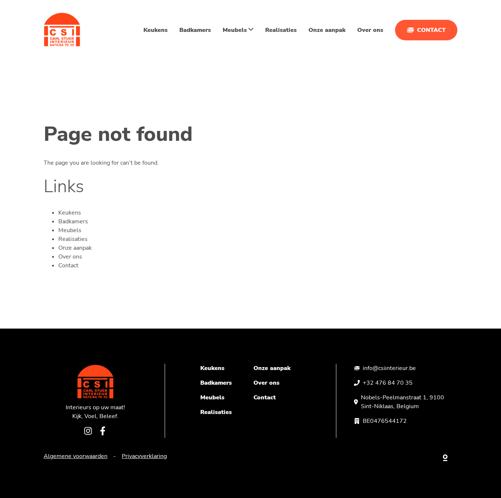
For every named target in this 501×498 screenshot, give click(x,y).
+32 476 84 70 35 (388, 383)
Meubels (69, 230)
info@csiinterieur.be (389, 368)
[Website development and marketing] (445, 456)
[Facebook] (102, 432)
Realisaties (281, 30)
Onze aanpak (326, 30)
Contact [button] (431, 30)
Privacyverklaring (144, 456)
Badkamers (195, 30)
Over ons (370, 30)
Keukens (155, 30)
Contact (68, 265)
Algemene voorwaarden (75, 456)
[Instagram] (88, 432)
